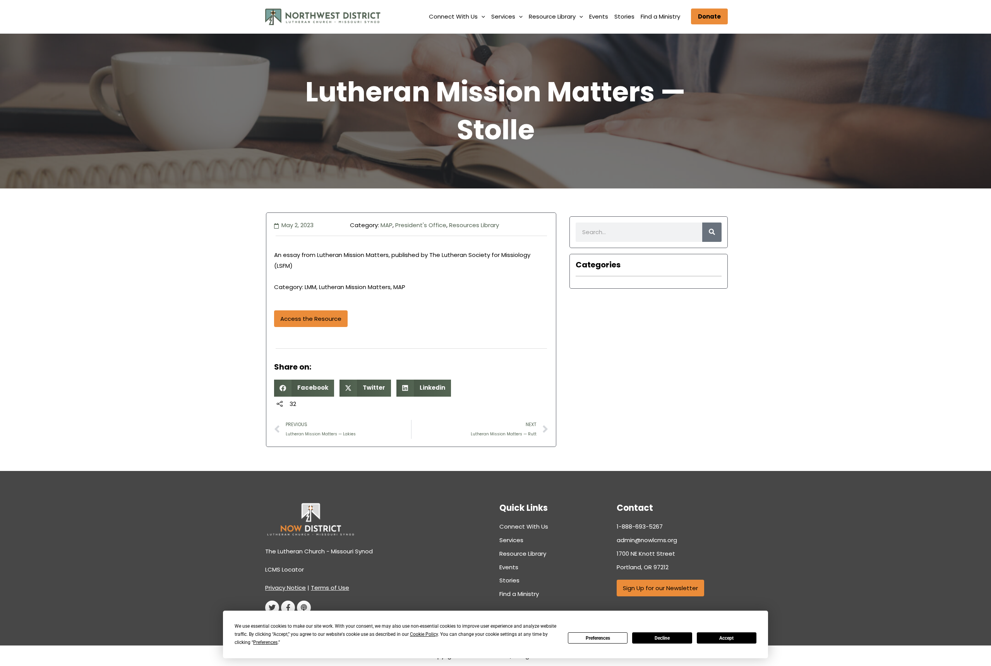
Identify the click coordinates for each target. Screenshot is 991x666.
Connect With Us (453, 16)
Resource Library (552, 16)
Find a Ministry (660, 16)
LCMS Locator (284, 569)
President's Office (420, 225)
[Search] (712, 232)
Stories (624, 16)
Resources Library (474, 225)
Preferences (598, 638)
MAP (387, 225)
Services (503, 16)
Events (598, 16)
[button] (481, 16)
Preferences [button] (265, 642)
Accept (726, 638)
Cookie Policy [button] (424, 634)
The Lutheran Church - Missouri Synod (319, 551)
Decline (662, 638)
